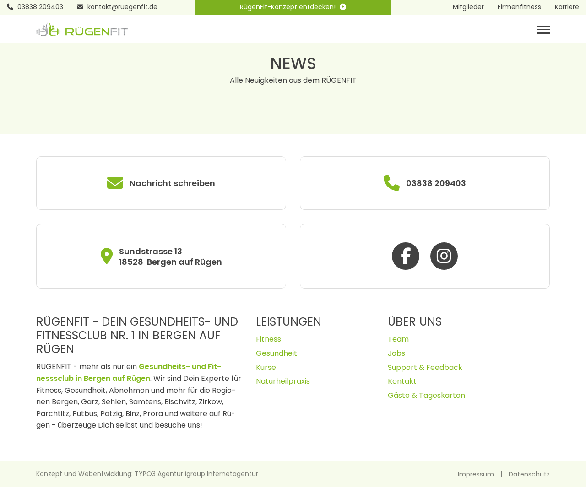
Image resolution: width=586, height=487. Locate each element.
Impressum (476, 474)
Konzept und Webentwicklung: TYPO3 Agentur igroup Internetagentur (147, 473)
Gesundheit (276, 353)
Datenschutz (529, 474)
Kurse (266, 367)
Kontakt (402, 381)
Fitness (268, 339)
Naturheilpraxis (283, 381)
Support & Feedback (425, 367)
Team (398, 339)
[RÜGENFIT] (82, 28)
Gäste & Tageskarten (426, 395)
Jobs (396, 353)
